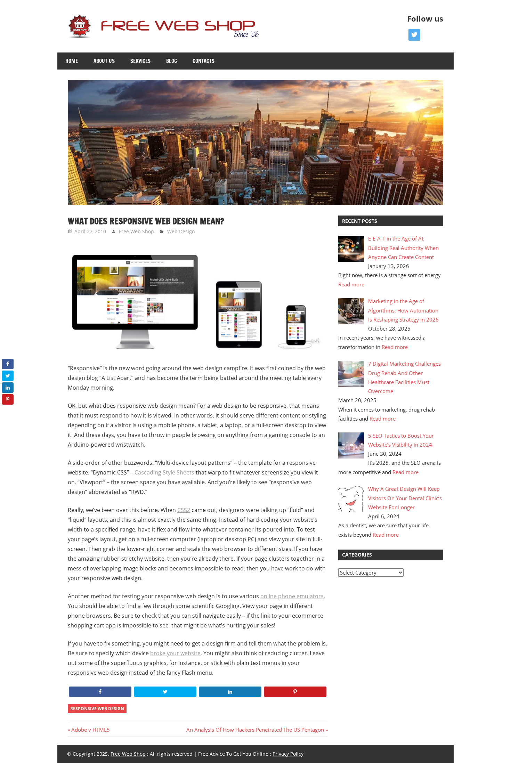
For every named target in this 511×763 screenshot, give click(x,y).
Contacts (203, 61)
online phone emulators (292, 596)
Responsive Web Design (97, 709)
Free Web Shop (136, 231)
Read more (351, 284)
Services (140, 61)
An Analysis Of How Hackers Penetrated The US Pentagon (255, 729)
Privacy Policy (288, 753)
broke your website (175, 653)
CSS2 (183, 510)
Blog (171, 61)
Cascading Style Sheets (164, 472)
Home (71, 61)
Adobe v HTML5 (90, 729)
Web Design (181, 231)
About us (104, 61)
